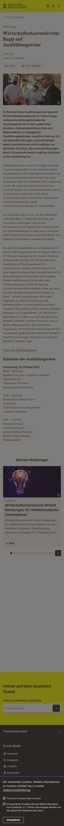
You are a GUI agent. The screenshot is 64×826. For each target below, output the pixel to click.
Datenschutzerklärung (16, 789)
